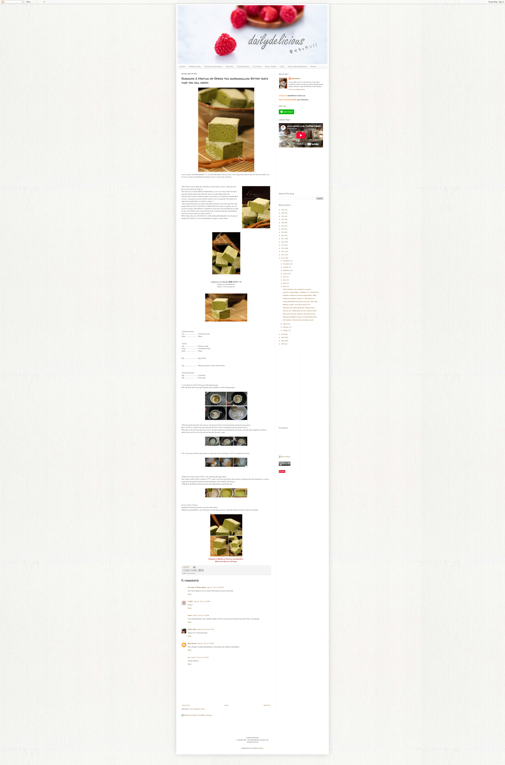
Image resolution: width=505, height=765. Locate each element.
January (285, 330)
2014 (283, 248)
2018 (283, 235)
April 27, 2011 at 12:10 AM (200, 657)
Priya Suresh (192, 643)
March (285, 324)
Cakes (282, 66)
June (284, 280)
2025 (283, 213)
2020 (283, 229)
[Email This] (192, 570)
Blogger (260, 748)
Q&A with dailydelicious (297, 66)
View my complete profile (297, 89)
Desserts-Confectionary (213, 66)
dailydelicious (295, 78)
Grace (190, 615)
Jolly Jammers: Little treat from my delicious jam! (298, 320)
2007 (283, 344)
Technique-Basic (243, 66)
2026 (283, 210)
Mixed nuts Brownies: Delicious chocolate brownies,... (300, 314)
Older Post (267, 705)
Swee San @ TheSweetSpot (197, 587)
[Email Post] (193, 567)
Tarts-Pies (229, 66)
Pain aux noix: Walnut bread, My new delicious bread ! (300, 311)
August (285, 273)
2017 (283, 238)
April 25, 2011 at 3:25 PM (201, 615)
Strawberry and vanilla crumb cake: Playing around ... (299, 308)
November (286, 264)
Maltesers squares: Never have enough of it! (296, 304)
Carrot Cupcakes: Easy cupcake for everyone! (297, 289)
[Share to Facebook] (200, 570)
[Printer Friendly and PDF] (187, 570)
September (286, 270)
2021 (283, 226)
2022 (283, 222)
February (286, 327)
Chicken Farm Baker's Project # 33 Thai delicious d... (299, 298)
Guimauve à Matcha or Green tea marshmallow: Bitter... (300, 295)
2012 (283, 255)
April (285, 286)
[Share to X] (197, 570)
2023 (283, 219)
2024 (283, 216)
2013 (283, 251)
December (286, 261)
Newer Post (186, 705)
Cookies (182, 66)
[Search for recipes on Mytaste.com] (284, 456)
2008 (283, 341)
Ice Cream (257, 66)
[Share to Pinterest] (202, 570)
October (285, 267)
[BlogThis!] (195, 570)
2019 (283, 232)
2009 (283, 337)
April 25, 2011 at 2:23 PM (202, 601)
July (284, 277)
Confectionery (191, 573)
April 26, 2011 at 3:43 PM (205, 643)
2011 (283, 258)
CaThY (190, 601)
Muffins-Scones (195, 66)
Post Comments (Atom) (197, 709)
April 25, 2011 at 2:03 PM (215, 587)
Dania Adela (192, 629)
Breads (313, 66)
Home (226, 705)
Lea (189, 657)
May (284, 283)
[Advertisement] (290, 162)
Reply (189, 594)
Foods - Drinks (270, 66)
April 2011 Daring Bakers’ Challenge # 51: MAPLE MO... (301, 292)
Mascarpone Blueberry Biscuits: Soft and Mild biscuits (300, 317)
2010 (283, 334)
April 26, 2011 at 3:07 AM (205, 629)
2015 (283, 245)
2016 (283, 242)
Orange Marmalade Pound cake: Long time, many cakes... (301, 301)
